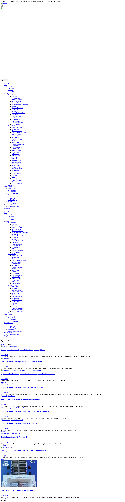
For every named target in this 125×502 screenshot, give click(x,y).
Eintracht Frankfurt (17, 108)
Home (2, 344)
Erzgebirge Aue (16, 162)
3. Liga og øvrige (13, 193)
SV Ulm (14, 178)
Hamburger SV (16, 111)
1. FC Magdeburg (17, 147)
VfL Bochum (15, 154)
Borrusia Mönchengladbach (20, 104)
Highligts (7, 208)
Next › (5, 499)
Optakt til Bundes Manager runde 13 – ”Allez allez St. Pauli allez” (25, 411)
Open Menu (4, 80)
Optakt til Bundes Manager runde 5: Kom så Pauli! (20, 423)
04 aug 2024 (4, 456)
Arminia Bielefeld (17, 127)
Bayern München (17, 101)
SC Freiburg (15, 109)
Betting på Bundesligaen (15, 203)
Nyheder (6, 83)
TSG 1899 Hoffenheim (18, 113)
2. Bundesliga (12, 126)
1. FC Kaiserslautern (18, 144)
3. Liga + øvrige (12, 157)
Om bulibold (8, 205)
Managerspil (11, 201)
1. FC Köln (15, 96)
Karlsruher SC (16, 145)
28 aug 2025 (4, 392)
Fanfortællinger (12, 200)
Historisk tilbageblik (11, 90)
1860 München (16, 170)
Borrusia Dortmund (17, 103)
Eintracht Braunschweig (19, 132)
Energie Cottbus (16, 134)
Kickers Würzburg (17, 183)
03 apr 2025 (4, 416)
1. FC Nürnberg (16, 149)
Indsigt (6, 85)
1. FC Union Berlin (17, 122)
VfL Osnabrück (16, 150)
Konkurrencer (12, 198)
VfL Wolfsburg (16, 155)
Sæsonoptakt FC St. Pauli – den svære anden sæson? (21, 399)
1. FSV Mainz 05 (17, 116)
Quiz (9, 196)
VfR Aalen (15, 159)
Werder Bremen (16, 124)
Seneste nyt (11, 188)
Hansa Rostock (16, 165)
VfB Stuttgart (15, 121)
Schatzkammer (8, 195)
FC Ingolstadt (16, 167)
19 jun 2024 (4, 495)
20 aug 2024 (4, 442)
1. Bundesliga (12, 95)
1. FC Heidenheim (17, 139)
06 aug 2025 (4, 404)
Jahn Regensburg (17, 168)
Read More (4, 382)
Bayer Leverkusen (17, 99)
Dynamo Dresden (17, 131)
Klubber (6, 93)
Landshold (11, 185)
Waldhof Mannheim (17, 180)
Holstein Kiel (15, 142)
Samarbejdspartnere (13, 206)
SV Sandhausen (16, 173)
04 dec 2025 (4, 379)
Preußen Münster (17, 172)
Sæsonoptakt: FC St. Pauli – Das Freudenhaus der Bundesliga (24, 451)
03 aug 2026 (4, 355)
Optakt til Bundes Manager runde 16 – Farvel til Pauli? (22, 362)
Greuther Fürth (16, 136)
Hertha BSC (15, 141)
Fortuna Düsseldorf (17, 164)
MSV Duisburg (16, 160)
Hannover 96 (15, 137)
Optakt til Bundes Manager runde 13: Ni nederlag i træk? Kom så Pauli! (28, 374)
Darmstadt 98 (15, 129)
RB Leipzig (15, 114)
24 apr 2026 (4, 367)
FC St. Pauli (15, 152)
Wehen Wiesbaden (17, 182)
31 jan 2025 (4, 428)
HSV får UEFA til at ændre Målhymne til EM (18, 490)
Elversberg (15, 106)
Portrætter (11, 88)
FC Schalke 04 (16, 119)
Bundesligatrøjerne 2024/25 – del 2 (14, 437)
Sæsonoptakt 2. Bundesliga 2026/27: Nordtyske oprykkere (23, 350)
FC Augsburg (16, 98)
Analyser (10, 86)
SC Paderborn (16, 118)
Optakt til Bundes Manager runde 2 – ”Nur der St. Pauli (22, 387)
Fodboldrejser (8, 186)
